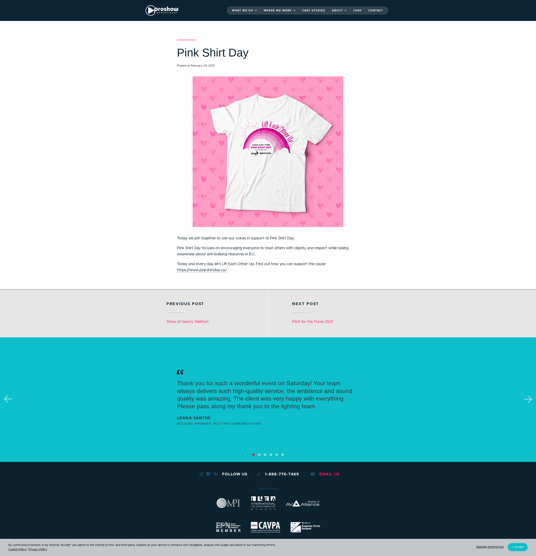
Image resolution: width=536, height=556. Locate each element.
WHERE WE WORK (278, 10)
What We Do (242, 10)
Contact (375, 10)
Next (528, 399)
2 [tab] (259, 454)
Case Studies (313, 10)
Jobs (357, 10)
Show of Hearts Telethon (187, 322)
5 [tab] (277, 454)
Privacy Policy (38, 549)
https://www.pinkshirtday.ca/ (202, 270)
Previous (8, 399)
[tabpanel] (268, 399)
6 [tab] (282, 454)
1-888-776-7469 (282, 474)
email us (329, 474)
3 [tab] (265, 454)
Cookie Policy (17, 549)
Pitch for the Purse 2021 (312, 322)
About (337, 10)
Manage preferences (490, 547)
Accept (519, 547)
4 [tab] (271, 454)
